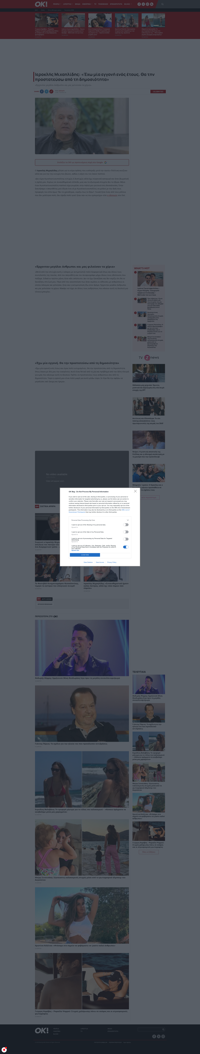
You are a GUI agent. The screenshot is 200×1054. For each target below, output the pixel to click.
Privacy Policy (111, 562)
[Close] (136, 492)
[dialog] (100, 527)
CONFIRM (85, 555)
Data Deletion (88, 562)
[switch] (126, 524)
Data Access (100, 562)
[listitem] (100, 520)
